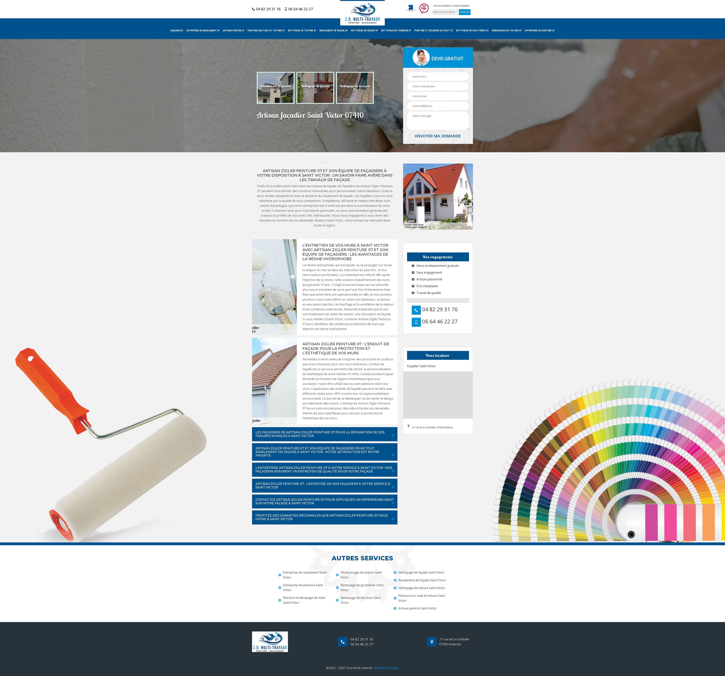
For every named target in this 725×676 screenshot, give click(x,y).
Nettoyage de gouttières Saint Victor (362, 587)
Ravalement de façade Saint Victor (422, 580)
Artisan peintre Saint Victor (417, 608)
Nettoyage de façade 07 (364, 30)
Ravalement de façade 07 (333, 30)
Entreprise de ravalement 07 (203, 30)
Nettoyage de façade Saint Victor (421, 572)
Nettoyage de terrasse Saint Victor (360, 600)
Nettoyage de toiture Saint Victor (421, 588)
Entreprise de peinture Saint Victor (303, 587)
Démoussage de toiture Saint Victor (361, 574)
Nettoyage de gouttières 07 (472, 30)
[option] (275, 88)
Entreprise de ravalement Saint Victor (305, 574)
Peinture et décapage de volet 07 (433, 30)
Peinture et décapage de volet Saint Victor (304, 600)
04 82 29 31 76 (268, 9)
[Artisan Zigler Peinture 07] (362, 12)
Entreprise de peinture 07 (540, 30)
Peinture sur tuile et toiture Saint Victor (421, 598)
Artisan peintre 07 (233, 30)
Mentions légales (387, 668)
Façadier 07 (176, 30)
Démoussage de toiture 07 (506, 30)
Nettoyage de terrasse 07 (396, 30)
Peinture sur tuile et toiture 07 (266, 30)
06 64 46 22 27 (300, 9)
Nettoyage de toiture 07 (302, 30)
